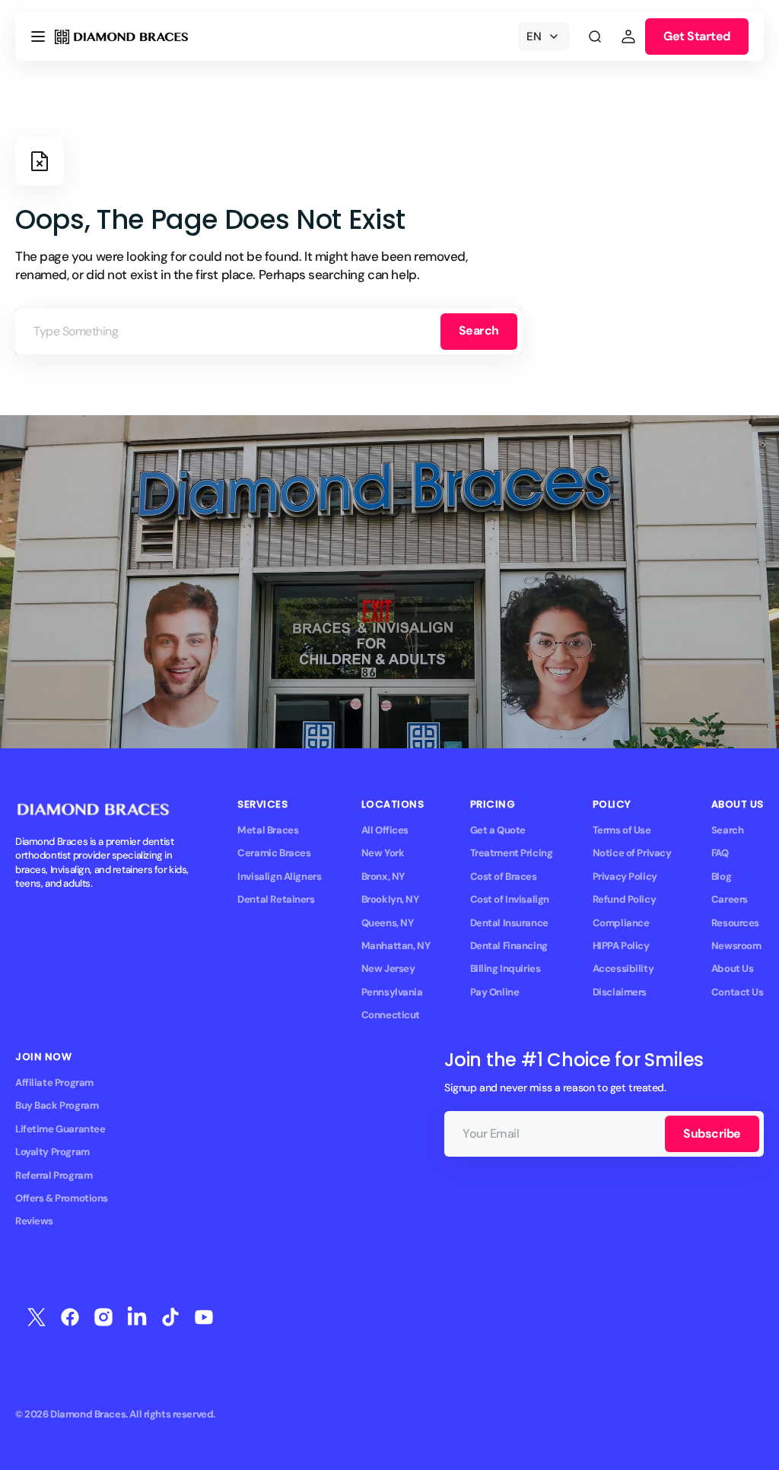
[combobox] (268, 331)
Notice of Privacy (632, 852)
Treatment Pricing (511, 852)
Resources (735, 922)
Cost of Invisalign (509, 899)
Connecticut (390, 1014)
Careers (729, 899)
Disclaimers (620, 992)
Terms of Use (622, 830)
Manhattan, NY (396, 945)
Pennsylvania (392, 992)
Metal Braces (267, 830)
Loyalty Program (52, 1151)
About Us (732, 968)
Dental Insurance (509, 922)
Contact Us (737, 992)
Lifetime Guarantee (60, 1128)
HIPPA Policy (621, 945)
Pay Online (495, 992)
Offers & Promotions (61, 1198)
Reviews (34, 1220)
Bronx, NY (383, 876)
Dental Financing (509, 945)
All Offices (385, 830)
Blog (721, 876)
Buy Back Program (56, 1105)
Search (479, 330)
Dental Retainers (275, 899)
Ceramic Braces (273, 852)
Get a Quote (498, 830)
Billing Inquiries (505, 968)
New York (383, 852)
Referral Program (53, 1175)
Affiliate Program (54, 1082)
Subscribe (712, 1133)
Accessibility (623, 968)
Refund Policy (625, 899)
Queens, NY (387, 922)
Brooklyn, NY (390, 899)
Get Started (696, 36)
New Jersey (388, 968)
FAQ (720, 852)
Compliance (621, 922)
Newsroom (736, 945)
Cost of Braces (503, 876)
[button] (38, 36)
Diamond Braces (88, 1414)
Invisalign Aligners (279, 876)
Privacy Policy (625, 876)
